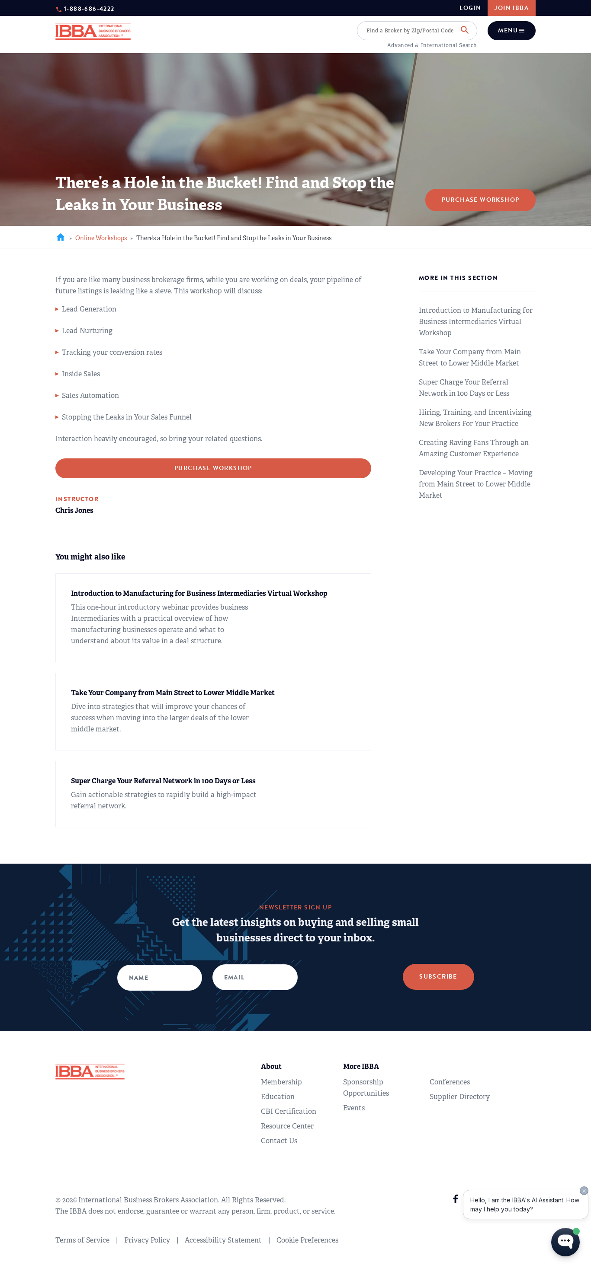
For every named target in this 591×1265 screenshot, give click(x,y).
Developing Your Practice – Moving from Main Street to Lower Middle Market (476, 484)
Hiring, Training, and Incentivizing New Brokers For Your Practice (475, 418)
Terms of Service (82, 1240)
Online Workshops (101, 238)
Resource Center (287, 1126)
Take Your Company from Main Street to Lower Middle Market (470, 357)
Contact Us (279, 1140)
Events (354, 1107)
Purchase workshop (481, 199)
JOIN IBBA (512, 8)
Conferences (450, 1082)
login (470, 8)
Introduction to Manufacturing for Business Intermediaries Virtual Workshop (476, 321)
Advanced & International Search (432, 45)
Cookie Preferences (307, 1240)
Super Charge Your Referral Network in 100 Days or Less (464, 388)
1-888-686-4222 (89, 8)
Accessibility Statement (223, 1240)
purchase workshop (213, 468)
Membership (281, 1082)
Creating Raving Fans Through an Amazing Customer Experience (474, 448)
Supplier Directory (460, 1096)
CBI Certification (288, 1111)
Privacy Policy (147, 1240)
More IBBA (361, 1066)
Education (278, 1096)
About (271, 1066)
